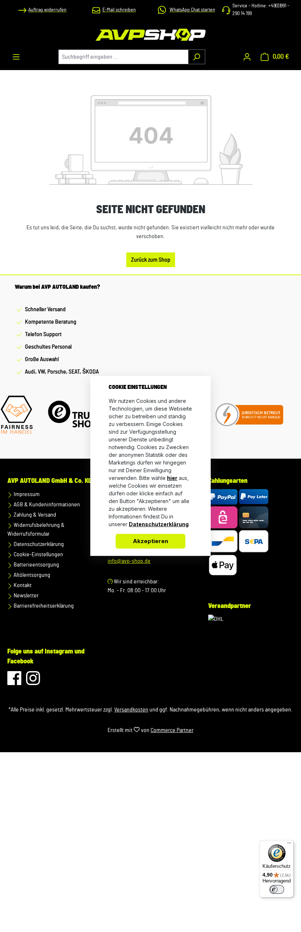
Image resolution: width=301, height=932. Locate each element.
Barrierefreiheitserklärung (43, 606)
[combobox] (123, 57)
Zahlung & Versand (34, 515)
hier (172, 478)
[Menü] (16, 57)
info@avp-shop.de (129, 561)
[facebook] (14, 682)
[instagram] (33, 682)
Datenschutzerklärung (38, 544)
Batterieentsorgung (35, 565)
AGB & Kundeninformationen (46, 504)
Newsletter (25, 595)
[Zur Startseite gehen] (150, 35)
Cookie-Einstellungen (37, 554)
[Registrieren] (247, 57)
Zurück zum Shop (150, 260)
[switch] (276, 889)
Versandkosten (131, 710)
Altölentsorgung (31, 575)
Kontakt (22, 585)
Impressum (26, 494)
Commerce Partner (171, 730)
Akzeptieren (150, 541)
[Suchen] (196, 57)
